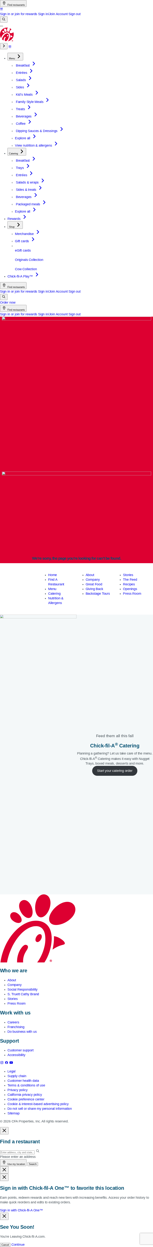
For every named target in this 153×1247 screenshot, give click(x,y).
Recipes (129, 584)
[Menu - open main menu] (1, 26)
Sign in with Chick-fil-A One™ (21, 1210)
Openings (130, 589)
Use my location (16, 1164)
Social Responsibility (22, 989)
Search (33, 1164)
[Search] (3, 19)
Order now (7, 302)
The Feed (130, 579)
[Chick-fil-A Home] (7, 41)
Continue (18, 1244)
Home (52, 575)
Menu (52, 589)
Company (93, 579)
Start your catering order (114, 771)
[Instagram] (2, 1063)
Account (62, 14)
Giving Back (94, 589)
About (90, 575)
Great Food (94, 584)
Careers (13, 1022)
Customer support (20, 1050)
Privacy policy (17, 1090)
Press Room (132, 593)
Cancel (5, 1244)
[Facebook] (7, 1063)
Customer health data (23, 1081)
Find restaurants (16, 5)
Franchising (15, 1027)
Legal (11, 1071)
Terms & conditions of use (26, 1085)
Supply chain (16, 1076)
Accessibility (16, 1055)
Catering (54, 593)
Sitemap (13, 1113)
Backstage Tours (98, 593)
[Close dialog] (4, 1130)
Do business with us (22, 1031)
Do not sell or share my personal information (39, 1108)
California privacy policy (24, 1095)
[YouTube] (11, 1063)
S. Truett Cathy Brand (23, 994)
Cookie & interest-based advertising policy (37, 1104)
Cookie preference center (25, 1099)
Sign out (74, 14)
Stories (128, 575)
